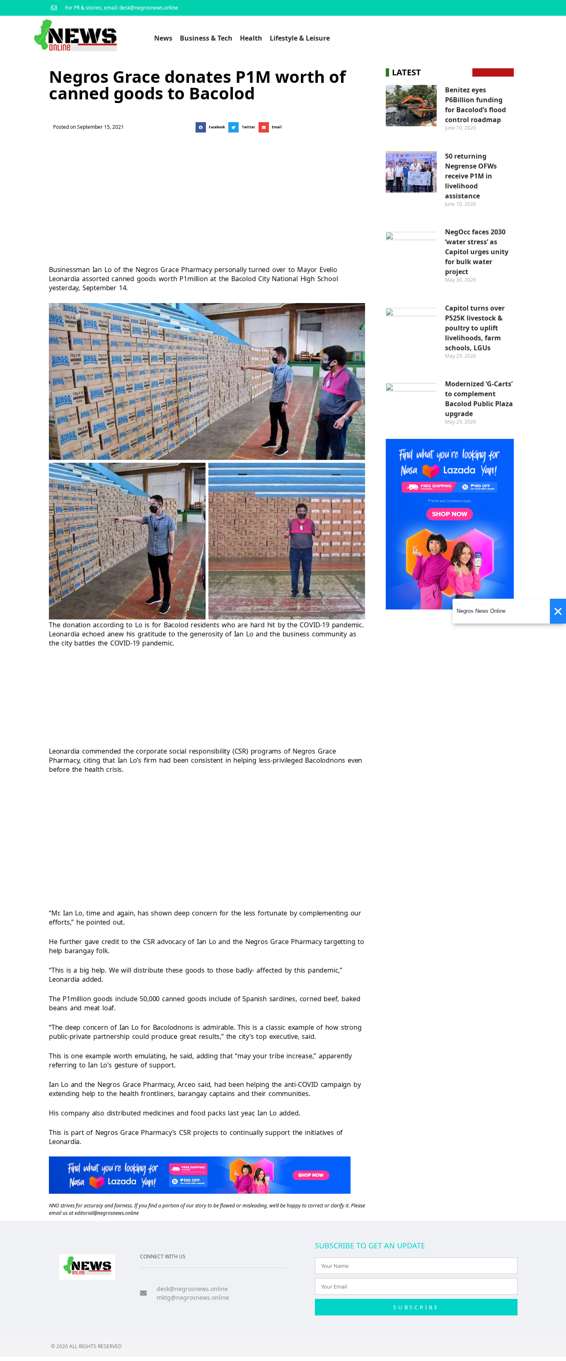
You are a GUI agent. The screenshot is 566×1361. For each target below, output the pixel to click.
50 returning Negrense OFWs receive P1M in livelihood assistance (471, 176)
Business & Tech (206, 38)
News (163, 38)
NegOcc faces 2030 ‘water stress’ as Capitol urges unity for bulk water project (476, 251)
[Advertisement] (207, 197)
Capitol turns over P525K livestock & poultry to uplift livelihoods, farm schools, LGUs (475, 328)
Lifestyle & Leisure (300, 38)
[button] (212, 127)
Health (251, 38)
